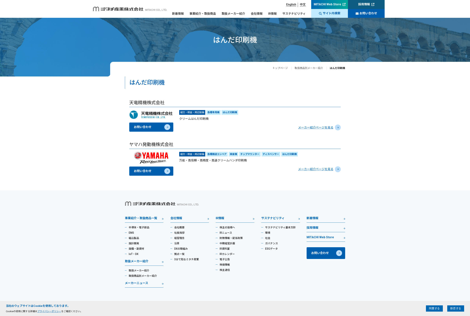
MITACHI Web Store (327, 4)
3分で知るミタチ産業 (186, 259)
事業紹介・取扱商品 (202, 13)
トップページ (280, 68)
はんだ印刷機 (230, 112)
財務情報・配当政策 (231, 238)
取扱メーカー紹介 (233, 13)
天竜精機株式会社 (146, 102)
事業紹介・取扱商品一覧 (141, 218)
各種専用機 (213, 112)
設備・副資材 (136, 248)
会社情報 (257, 13)
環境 (267, 232)
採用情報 (364, 4)
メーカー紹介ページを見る (315, 127)
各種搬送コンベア (217, 154)
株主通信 (225, 269)
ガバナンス (271, 243)
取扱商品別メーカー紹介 (309, 68)
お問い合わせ (368, 13)
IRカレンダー (227, 254)
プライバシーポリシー (49, 311)
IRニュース (226, 232)
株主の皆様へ (227, 227)
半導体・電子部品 (139, 227)
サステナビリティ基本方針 (280, 227)
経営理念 (179, 238)
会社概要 (179, 227)
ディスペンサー (271, 154)
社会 (267, 238)
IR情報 (272, 13)
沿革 (176, 243)
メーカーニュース (136, 283)
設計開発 (134, 243)
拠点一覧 (179, 254)
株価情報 (225, 264)
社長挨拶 (179, 232)
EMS (131, 232)
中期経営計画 (227, 243)
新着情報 (178, 13)
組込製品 (134, 238)
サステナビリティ (294, 13)
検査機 (233, 154)
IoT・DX (133, 254)
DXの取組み (181, 248)
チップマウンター (249, 154)
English (291, 4)
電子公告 (225, 259)
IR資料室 (225, 248)
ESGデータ (271, 248)
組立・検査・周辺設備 (192, 112)
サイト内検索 (331, 13)
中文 (303, 4)
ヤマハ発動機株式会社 (151, 144)
